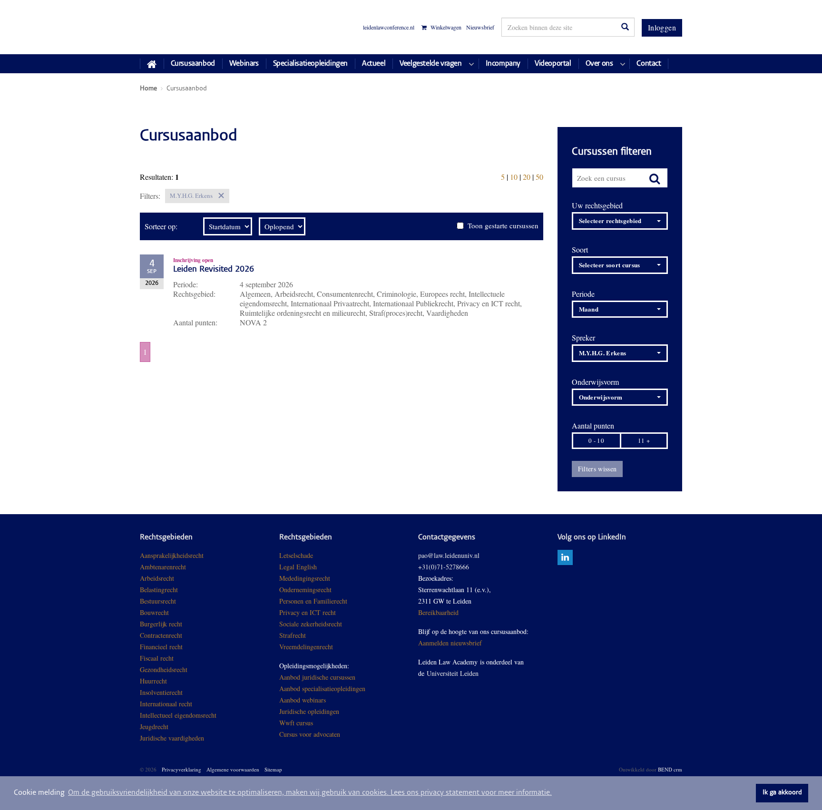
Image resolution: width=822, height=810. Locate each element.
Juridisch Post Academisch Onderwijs (175, 27)
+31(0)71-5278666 (443, 566)
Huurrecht (153, 680)
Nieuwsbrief (480, 27)
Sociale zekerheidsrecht (310, 623)
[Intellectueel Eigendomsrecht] (205, 737)
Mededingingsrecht (304, 578)
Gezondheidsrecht (163, 669)
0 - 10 (596, 440)
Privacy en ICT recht (307, 612)
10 (514, 177)
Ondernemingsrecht (305, 589)
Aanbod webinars (302, 699)
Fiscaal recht (157, 658)
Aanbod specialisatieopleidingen (322, 688)
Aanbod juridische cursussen (317, 677)
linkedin (565, 557)
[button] (620, 221)
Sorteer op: (161, 226)
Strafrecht (292, 635)
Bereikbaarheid (438, 612)
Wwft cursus (296, 722)
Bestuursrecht (158, 600)
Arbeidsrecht (157, 578)
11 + (644, 440)
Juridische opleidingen (309, 711)
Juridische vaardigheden (172, 737)
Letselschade (296, 555)
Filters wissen (597, 468)
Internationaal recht (166, 703)
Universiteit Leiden (453, 673)
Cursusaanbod (193, 64)
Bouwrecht (154, 612)
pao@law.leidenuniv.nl (449, 555)
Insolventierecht (161, 692)
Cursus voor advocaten (309, 734)
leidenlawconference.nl (388, 27)
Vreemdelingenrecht (306, 646)
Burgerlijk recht (161, 623)
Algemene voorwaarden (232, 769)
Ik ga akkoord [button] (782, 793)
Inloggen (662, 27)
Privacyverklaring (181, 769)
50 (539, 177)
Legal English (298, 566)
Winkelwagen (445, 27)
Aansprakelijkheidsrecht (172, 555)
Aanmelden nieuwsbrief (450, 642)
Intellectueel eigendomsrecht (178, 715)
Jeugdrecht (154, 726)
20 (526, 177)
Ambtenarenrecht (163, 566)
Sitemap (273, 769)
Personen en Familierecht (313, 600)
